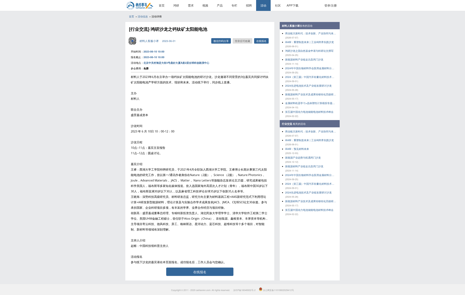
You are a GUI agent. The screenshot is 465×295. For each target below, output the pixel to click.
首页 (162, 5)
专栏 (234, 5)
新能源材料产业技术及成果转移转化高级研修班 (310, 94)
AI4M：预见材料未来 (297, 149)
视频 (205, 5)
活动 (263, 5)
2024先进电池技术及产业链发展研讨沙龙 (308, 85)
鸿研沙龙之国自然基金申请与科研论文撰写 (309, 50)
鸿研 (176, 5)
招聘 (249, 5)
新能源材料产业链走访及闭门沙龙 (304, 59)
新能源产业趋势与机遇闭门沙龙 (303, 157)
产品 (220, 5)
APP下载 (292, 5)
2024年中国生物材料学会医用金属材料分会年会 (310, 68)
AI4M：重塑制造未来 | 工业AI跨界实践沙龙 (309, 42)
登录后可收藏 (242, 41)
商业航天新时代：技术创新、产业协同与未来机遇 (310, 33)
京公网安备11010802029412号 (278, 290)
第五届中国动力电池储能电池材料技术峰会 (309, 112)
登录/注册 (330, 5)
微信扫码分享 (221, 41)
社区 (278, 5)
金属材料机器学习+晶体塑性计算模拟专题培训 (310, 103)
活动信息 (143, 16)
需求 (191, 5)
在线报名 (261, 41)
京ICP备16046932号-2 (244, 290)
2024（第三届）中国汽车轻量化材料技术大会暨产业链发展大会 (310, 77)
